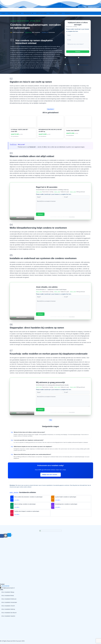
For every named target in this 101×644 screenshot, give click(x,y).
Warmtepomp (27, 13)
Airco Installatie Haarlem (8, 616)
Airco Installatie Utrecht (8, 606)
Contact (59, 13)
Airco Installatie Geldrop (8, 609)
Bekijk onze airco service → (50, 474)
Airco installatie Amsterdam (9, 602)
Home (3, 13)
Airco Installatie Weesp (7, 592)
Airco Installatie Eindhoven (8, 599)
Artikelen (67, 13)
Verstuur (40, 214)
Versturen (77, 51)
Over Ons (10, 13)
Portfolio (52, 13)
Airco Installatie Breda (7, 595)
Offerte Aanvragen (41, 13)
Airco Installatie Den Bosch (8, 612)
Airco (17, 13)
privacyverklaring (72, 216)
